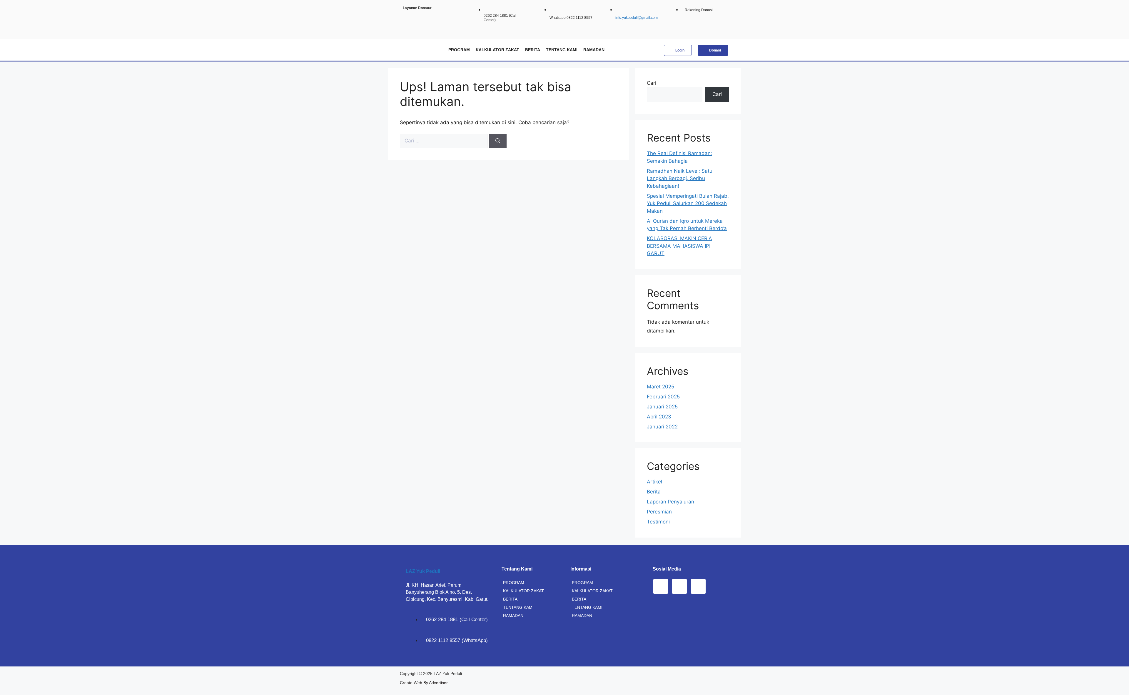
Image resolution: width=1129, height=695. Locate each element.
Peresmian (659, 512)
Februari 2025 (663, 397)
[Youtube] (698, 586)
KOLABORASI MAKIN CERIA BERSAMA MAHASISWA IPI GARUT (679, 245)
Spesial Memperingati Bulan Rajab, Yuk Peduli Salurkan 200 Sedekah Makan (688, 203)
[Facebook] (679, 586)
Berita (654, 492)
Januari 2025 (662, 407)
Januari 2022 (662, 427)
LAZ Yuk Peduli (423, 571)
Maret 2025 (660, 387)
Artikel (654, 482)
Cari (651, 83)
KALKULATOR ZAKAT (497, 49)
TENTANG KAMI (561, 49)
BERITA (532, 49)
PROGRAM (459, 49)
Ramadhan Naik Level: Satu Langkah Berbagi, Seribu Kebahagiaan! (679, 178)
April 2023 (659, 417)
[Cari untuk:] (444, 141)
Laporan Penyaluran (670, 502)
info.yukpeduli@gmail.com (636, 18)
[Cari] (498, 141)
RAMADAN (593, 49)
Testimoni (658, 522)
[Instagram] (661, 586)
